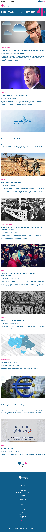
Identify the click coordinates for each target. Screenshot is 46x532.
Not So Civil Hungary (8, 448)
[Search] (40, 5)
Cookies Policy (23, 504)
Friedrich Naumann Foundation (23, 492)
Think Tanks (23, 490)
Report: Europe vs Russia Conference (14, 139)
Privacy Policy (23, 502)
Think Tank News (6, 136)
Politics (3, 47)
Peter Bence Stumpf (8, 53)
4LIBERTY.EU (22, 528)
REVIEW (3, 359)
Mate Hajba (6, 98)
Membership (23, 488)
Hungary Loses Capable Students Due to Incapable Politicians (22, 50)
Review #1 (9, 359)
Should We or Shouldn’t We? (11, 182)
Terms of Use (23, 499)
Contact (23, 509)
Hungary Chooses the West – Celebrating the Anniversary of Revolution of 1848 (21, 229)
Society (9, 47)
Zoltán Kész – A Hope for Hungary (12, 320)
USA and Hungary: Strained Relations (14, 95)
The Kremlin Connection (9, 363)
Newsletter (23, 495)
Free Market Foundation (9, 141)
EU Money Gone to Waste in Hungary (13, 405)
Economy (4, 402)
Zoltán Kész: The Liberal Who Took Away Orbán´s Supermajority (18, 274)
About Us (23, 485)
